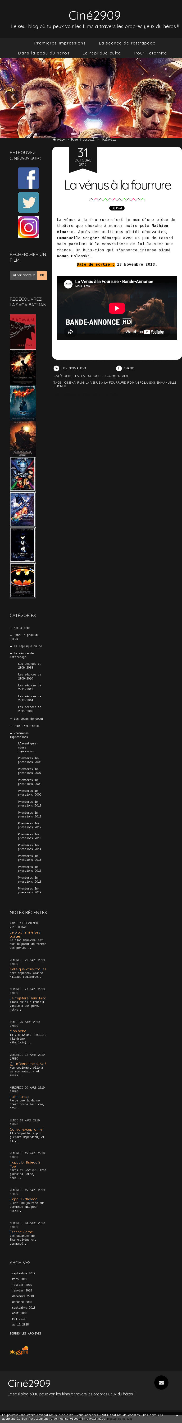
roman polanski (141, 382)
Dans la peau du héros (44, 52)
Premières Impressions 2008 (29, 782)
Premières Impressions (60, 42)
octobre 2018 (22, 1302)
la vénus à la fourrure (106, 382)
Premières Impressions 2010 (29, 803)
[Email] (161, 1382)
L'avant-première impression (28, 747)
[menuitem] (60, 43)
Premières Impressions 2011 (29, 814)
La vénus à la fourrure (117, 184)
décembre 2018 (23, 1296)
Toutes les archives (25, 1333)
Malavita (109, 140)
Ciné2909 (95, 15)
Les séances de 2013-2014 (29, 698)
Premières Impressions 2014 (29, 847)
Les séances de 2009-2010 (29, 676)
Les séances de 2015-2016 (29, 709)
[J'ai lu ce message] (177, 1415)
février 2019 (22, 1285)
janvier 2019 (22, 1290)
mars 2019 (19, 1279)
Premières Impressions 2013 (29, 836)
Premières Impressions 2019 (29, 890)
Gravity (59, 140)
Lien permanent (73, 368)
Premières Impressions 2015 (29, 858)
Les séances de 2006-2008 (29, 666)
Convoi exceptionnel (26, 1129)
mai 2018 (18, 1319)
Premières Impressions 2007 (29, 771)
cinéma (70, 382)
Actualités (22, 628)
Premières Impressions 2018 (29, 879)
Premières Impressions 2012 (29, 825)
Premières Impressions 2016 (29, 869)
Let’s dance (19, 1096)
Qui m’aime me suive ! (28, 1063)
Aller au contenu (21, 8)
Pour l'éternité (150, 52)
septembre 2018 (23, 1308)
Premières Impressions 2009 (29, 793)
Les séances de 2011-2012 (29, 687)
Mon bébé (18, 1031)
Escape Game (21, 1232)
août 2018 (19, 1313)
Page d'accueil (82, 140)
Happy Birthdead (23, 1199)
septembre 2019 (23, 1273)
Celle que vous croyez (28, 969)
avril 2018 (20, 1324)
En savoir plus (93, 1419)
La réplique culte (101, 52)
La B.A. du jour (87, 376)
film (80, 382)
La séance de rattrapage (127, 42)
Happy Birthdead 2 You (25, 1164)
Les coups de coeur (29, 719)
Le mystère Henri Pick (28, 998)
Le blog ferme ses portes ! (25, 934)
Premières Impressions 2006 (29, 760)
